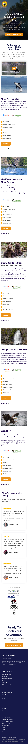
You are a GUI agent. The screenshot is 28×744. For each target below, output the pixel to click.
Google (3, 699)
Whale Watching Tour (6, 674)
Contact (3, 711)
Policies (3, 727)
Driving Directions (6, 723)
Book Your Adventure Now (14, 34)
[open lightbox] (14, 68)
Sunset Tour (4, 680)
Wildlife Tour (5, 676)
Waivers (3, 715)
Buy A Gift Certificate (6, 717)
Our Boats (4, 713)
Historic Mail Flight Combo (8, 684)
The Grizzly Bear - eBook (7, 721)
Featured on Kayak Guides (9, 737)
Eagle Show (4, 682)
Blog (3, 731)
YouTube (4, 701)
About (3, 729)
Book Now (5, 143)
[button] (25, 2)
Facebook (4, 694)
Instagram (4, 696)
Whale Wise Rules (6, 725)
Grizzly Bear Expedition (7, 678)
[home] (4, 4)
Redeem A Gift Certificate (7, 719)
